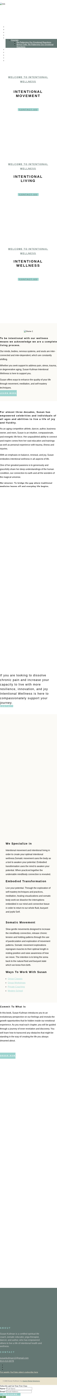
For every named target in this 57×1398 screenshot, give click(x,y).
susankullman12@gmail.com (14, 1358)
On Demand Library (12, 52)
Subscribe (10, 1394)
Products (7, 38)
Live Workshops (11, 35)
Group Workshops (16, 983)
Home (6, 27)
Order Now (7, 1056)
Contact (7, 58)
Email (3, 1391)
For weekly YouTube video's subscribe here (19, 1372)
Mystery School (15, 991)
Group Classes (15, 979)
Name (3, 1388)
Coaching (8, 49)
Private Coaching (16, 987)
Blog (6, 55)
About (6, 29)
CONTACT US (28, 109)
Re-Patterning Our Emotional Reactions (34, 42)
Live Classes (9, 32)
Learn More (8, 393)
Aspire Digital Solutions (31, 1381)
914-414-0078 (7, 1361)
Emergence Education (13, 60)
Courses (14, 40)
